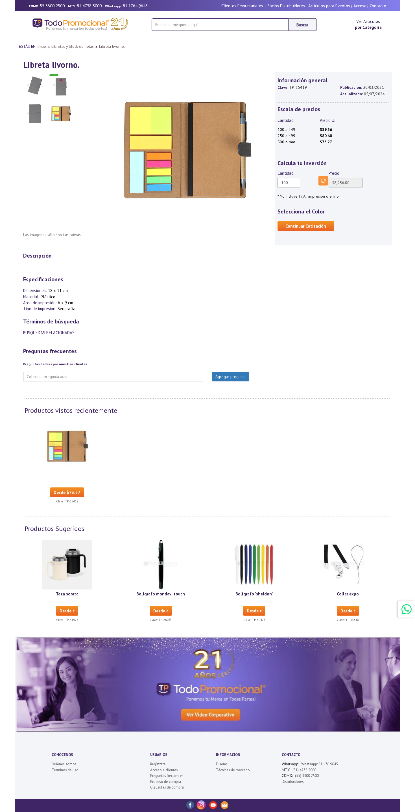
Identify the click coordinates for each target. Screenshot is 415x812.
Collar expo (348, 594)
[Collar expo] (348, 564)
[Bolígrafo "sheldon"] (254, 564)
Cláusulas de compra (167, 787)
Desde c (67, 611)
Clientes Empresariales (242, 5)
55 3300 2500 (52, 5)
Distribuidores (293, 781)
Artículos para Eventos (329, 5)
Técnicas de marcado (233, 770)
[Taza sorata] (67, 564)
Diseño (221, 764)
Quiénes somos (64, 764)
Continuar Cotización (305, 226)
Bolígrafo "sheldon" (254, 594)
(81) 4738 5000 (304, 770)
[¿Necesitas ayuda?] (406, 609)
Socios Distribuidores (286, 5)
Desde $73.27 (67, 492)
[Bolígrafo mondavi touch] (160, 564)
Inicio (41, 46)
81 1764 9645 (135, 5)
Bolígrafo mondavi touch (160, 594)
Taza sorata (67, 594)
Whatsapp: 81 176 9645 (319, 764)
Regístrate (158, 764)
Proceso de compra (165, 781)
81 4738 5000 (89, 5)
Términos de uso (65, 770)
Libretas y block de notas (72, 46)
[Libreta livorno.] (67, 445)
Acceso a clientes (164, 770)
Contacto (378, 5)
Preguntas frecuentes (167, 775)
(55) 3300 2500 (307, 775)
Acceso (359, 5)
